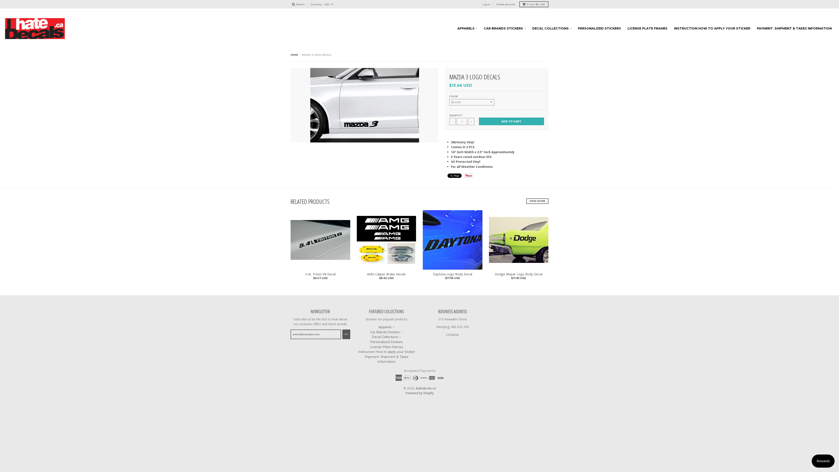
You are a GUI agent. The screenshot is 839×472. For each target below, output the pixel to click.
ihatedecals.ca (426, 388)
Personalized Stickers (386, 342)
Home (294, 55)
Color (453, 96)
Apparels (385, 327)
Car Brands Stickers (385, 332)
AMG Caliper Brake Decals (386, 274)
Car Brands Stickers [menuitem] (503, 28)
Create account (505, 4)
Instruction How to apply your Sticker (386, 352)
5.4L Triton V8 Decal (320, 274)
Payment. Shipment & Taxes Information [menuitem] (794, 28)
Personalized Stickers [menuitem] (599, 28)
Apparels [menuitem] (466, 28)
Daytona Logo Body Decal (452, 274)
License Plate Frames (386, 347)
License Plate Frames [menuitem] (647, 28)
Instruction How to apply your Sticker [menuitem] (712, 28)
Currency (316, 4)
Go (346, 334)
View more (537, 201)
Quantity (455, 115)
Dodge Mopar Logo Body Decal (518, 274)
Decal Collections (385, 337)
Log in (486, 4)
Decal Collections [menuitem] (550, 28)
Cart (536, 4)
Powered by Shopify (420, 393)
